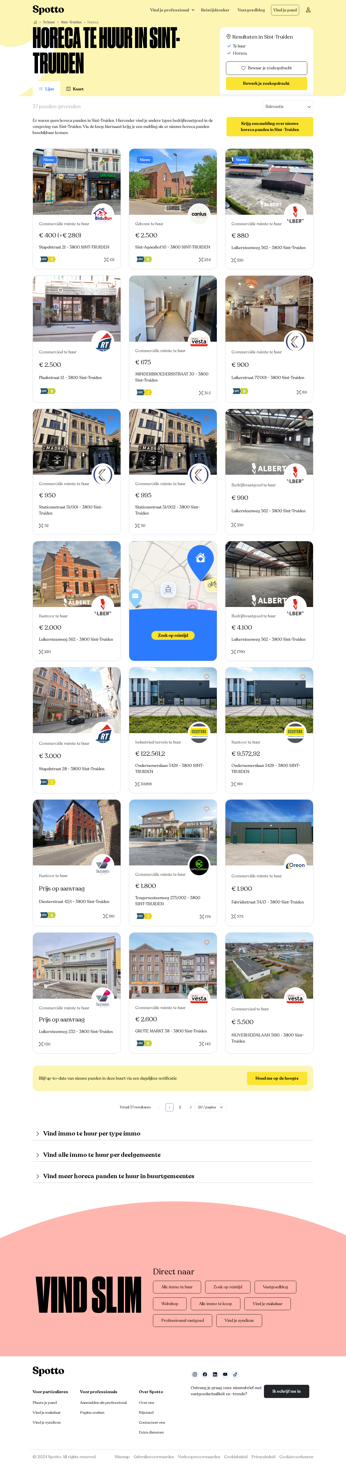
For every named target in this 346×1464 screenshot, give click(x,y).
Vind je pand (285, 10)
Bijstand (146, 1412)
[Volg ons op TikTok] (235, 1375)
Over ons (146, 1402)
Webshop (169, 1304)
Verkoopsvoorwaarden (199, 1457)
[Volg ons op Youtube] (225, 1375)
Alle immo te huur (177, 1287)
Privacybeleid (263, 1457)
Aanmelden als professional (103, 1402)
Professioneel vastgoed (182, 1320)
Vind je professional (169, 10)
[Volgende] (191, 1107)
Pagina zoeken (92, 1412)
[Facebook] (205, 1375)
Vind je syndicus (239, 1320)
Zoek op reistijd (228, 1287)
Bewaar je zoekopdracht (270, 68)
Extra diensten (151, 1432)
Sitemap (122, 1457)
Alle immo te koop (215, 1304)
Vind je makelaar (267, 1304)
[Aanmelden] (308, 10)
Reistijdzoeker (215, 10)
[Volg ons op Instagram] (195, 1375)
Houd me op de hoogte (277, 1078)
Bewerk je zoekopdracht (266, 83)
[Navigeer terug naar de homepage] (48, 10)
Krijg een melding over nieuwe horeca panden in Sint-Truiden (270, 127)
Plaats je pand (45, 1402)
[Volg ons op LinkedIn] (215, 1375)
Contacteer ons (152, 1422)
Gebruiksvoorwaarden (154, 1457)
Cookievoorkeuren (296, 1457)
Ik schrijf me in (287, 1391)
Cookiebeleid (235, 1457)
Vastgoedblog (251, 10)
